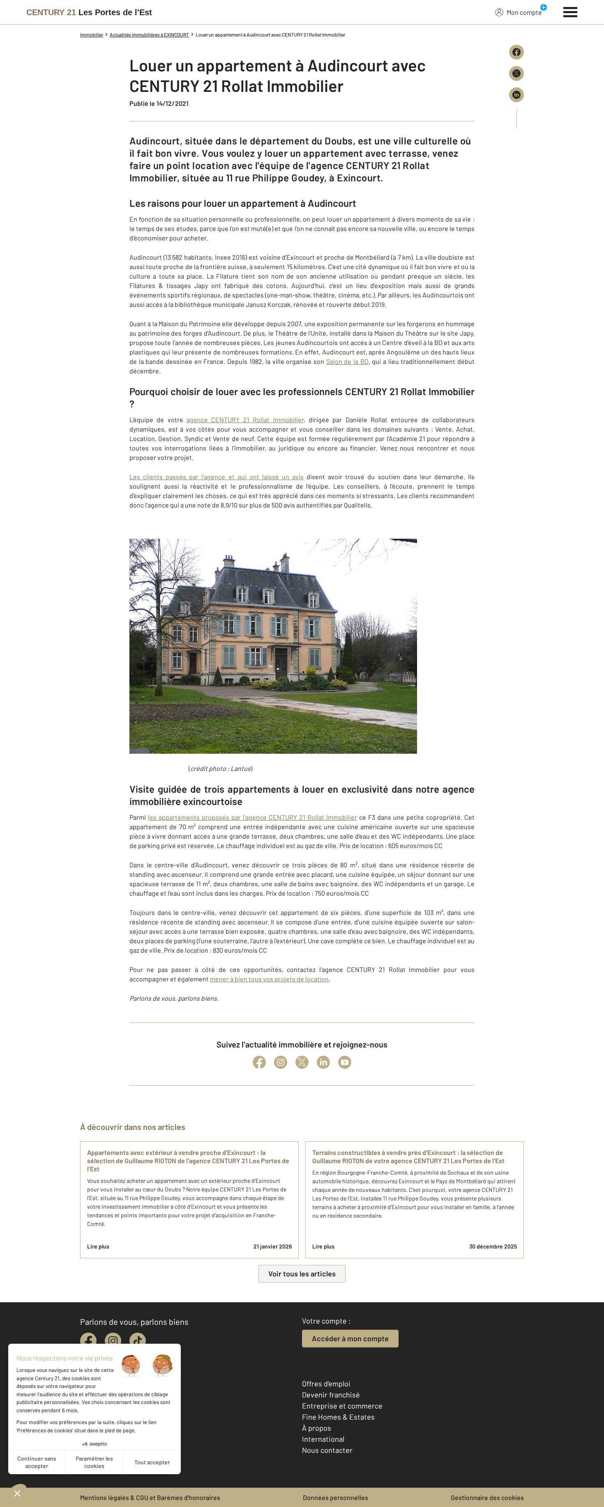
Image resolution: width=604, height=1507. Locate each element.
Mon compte (524, 12)
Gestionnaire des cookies (487, 1497)
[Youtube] (344, 1062)
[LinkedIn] (323, 1062)
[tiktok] (137, 1341)
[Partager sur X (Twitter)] (516, 73)
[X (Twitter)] (302, 1062)
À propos (316, 1427)
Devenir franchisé (331, 1394)
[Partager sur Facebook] (516, 52)
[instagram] (113, 1341)
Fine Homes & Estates (338, 1416)
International (323, 1438)
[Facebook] (259, 1062)
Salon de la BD (347, 361)
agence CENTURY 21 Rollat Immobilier (245, 419)
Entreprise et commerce (342, 1405)
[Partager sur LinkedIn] (516, 94)
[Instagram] (280, 1062)
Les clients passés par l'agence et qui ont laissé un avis (216, 476)
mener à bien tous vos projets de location (269, 979)
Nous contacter (327, 1449)
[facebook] (88, 1341)
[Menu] (570, 11)
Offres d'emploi (326, 1383)
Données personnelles (335, 1497)
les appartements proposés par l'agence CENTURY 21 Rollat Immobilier (252, 817)
